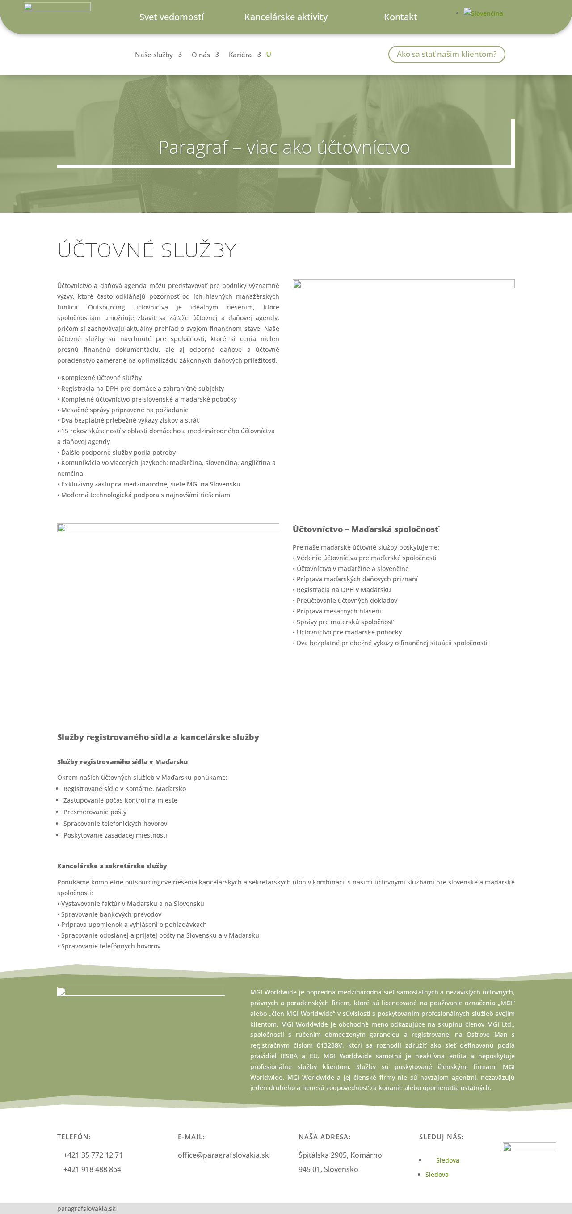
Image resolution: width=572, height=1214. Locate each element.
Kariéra (240, 55)
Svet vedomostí (171, 17)
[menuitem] (483, 13)
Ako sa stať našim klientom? (447, 54)
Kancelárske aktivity (286, 17)
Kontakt (400, 17)
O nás (201, 55)
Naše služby (154, 55)
